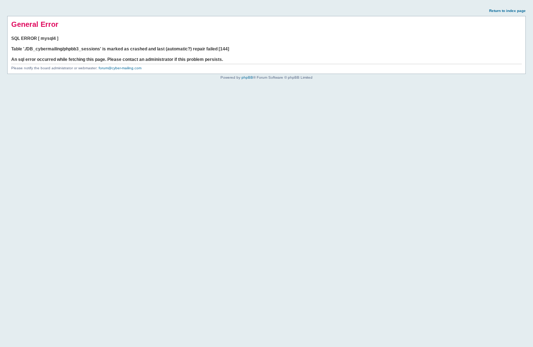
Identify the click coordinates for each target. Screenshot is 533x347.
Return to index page (507, 11)
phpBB (247, 77)
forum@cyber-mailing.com (120, 68)
